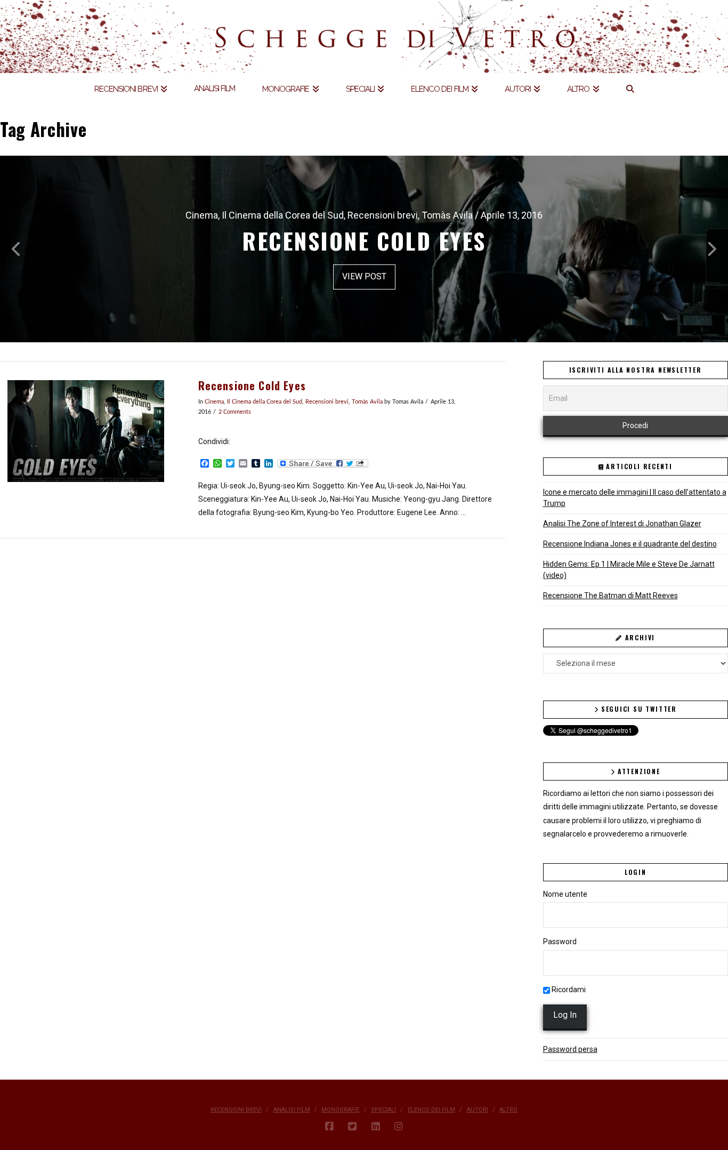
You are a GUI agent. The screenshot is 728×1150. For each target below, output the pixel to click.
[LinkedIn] (375, 1126)
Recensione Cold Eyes (252, 385)
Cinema (214, 402)
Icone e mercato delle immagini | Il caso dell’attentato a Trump (634, 498)
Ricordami (568, 989)
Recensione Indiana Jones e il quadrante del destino (630, 544)
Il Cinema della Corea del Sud (264, 402)
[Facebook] (329, 1126)
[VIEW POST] (85, 431)
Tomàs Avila (367, 402)
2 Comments (235, 412)
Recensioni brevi (327, 402)
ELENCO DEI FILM (431, 1109)
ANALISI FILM (291, 1109)
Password (560, 941)
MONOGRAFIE (340, 1109)
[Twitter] (352, 1126)
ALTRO (508, 1109)
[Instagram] (398, 1126)
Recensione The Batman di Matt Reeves (610, 595)
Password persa (570, 1049)
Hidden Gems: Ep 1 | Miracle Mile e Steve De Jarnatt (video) (629, 570)
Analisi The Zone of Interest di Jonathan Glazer (622, 523)
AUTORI (477, 1109)
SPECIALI (383, 1109)
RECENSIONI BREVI (236, 1109)
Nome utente (565, 894)
